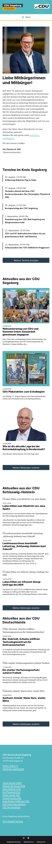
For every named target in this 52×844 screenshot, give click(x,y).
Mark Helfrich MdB (12, 789)
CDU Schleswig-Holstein (14, 804)
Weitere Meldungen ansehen (26, 467)
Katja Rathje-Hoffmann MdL (16, 801)
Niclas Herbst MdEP (12, 783)
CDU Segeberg (12, 5)
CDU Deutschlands (11, 807)
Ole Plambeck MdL (11, 792)
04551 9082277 (10, 766)
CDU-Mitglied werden (13, 821)
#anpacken (9, 8)
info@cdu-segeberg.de (13, 769)
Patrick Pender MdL (12, 798)
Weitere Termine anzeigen (26, 260)
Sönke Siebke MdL (11, 795)
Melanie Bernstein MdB (14, 786)
